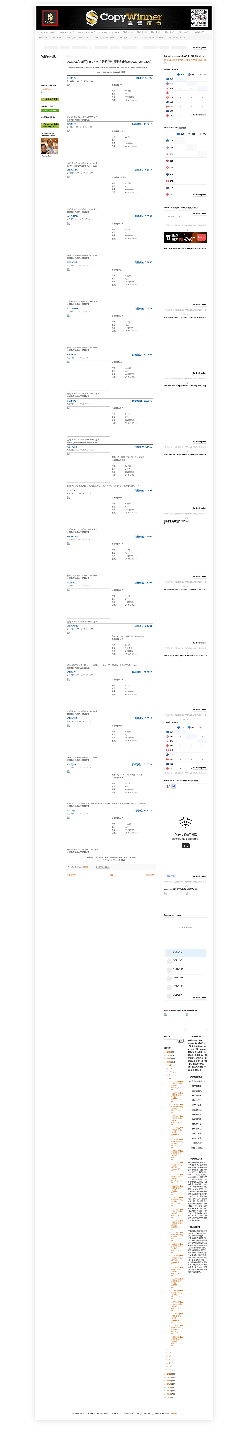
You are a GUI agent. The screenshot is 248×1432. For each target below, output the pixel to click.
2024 (169, 1059)
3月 (170, 1363)
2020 (169, 1381)
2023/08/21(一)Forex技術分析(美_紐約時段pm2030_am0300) (175, 1178)
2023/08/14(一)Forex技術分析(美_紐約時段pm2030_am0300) (175, 1236)
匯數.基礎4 (170, 32)
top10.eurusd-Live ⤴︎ (178, 37)
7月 (170, 1350)
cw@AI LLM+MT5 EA (109, 32)
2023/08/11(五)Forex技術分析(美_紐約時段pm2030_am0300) (175, 1248)
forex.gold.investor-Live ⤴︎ (78, 37)
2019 (169, 1384)
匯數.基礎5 (184, 32)
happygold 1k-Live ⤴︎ (129, 37)
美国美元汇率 (51, 99)
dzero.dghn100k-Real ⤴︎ (104, 37)
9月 (170, 1075)
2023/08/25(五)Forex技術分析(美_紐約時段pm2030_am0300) (175, 1132)
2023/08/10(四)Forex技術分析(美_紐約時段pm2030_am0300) (175, 1260)
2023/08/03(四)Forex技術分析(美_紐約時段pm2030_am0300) (175, 1318)
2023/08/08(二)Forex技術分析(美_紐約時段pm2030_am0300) (175, 1283)
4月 (170, 1360)
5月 (170, 1356)
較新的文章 (71, 875)
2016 (169, 1394)
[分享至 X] (102, 867)
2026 (169, 1052)
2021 (169, 1377)
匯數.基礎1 (128, 32)
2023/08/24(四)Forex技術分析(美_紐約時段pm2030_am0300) (175, 1143)
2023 (169, 1062)
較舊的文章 (150, 875)
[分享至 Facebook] (105, 867)
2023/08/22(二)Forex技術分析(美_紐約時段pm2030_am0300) (175, 1167)
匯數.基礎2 (142, 32)
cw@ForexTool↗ (66, 32)
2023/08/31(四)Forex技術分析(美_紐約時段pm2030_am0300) (175, 1085)
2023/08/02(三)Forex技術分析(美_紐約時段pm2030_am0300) (175, 1329)
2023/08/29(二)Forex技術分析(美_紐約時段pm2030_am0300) (175, 1109)
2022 (169, 1374)
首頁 (111, 875)
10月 (171, 1072)
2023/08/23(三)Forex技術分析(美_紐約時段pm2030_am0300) (175, 1155)
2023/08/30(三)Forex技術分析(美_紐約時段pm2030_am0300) (175, 1097)
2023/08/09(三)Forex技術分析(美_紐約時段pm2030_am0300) (175, 1271)
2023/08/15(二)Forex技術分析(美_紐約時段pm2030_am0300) (175, 1225)
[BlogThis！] (100, 867)
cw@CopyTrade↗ (46, 32)
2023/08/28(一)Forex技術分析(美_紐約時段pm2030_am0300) (175, 1120)
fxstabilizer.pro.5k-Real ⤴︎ (153, 37)
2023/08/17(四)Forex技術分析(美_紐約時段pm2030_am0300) (175, 1202)
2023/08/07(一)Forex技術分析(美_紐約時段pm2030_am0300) (175, 1295)
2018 (169, 1387)
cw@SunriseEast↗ (86, 32)
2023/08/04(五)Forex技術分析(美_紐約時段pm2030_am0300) (175, 1306)
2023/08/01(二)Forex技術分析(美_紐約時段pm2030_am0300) (175, 1341)
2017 (169, 1391)
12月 (171, 1065)
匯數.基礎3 (156, 32)
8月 (170, 1078)
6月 (170, 1353)
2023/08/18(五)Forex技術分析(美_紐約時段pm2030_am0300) (175, 1190)
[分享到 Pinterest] (108, 867)
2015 (169, 1397)
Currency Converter (50, 110)
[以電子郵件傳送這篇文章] (97, 867)
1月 (170, 1370)
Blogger (174, 1413)
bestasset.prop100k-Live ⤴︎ (51, 37)
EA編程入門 (198, 32)
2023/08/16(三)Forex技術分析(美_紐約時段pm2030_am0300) (175, 1213)
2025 (169, 1055)
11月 (171, 1068)
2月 (170, 1366)
